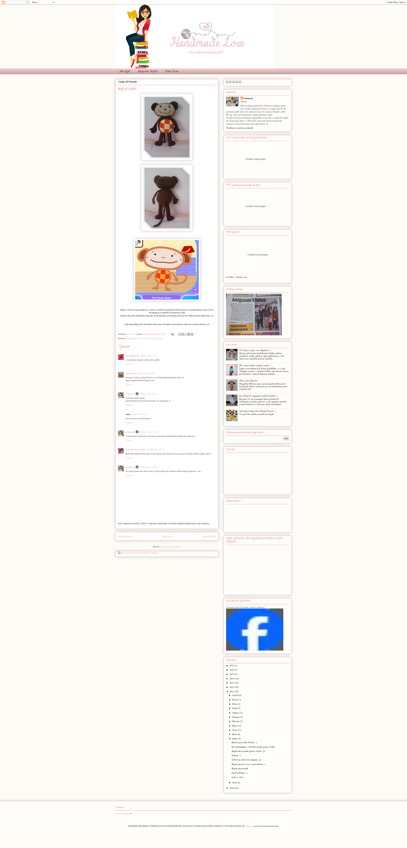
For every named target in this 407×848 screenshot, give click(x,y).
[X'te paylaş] (185, 334)
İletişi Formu (171, 71)
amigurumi (131, 338)
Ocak (235, 782)
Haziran (236, 721)
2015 (232, 674)
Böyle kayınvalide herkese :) (244, 742)
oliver (146, 338)
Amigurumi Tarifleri (148, 71)
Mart (234, 734)
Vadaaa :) (236, 755)
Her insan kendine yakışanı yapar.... (255, 365)
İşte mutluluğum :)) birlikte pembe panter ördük (253, 746)
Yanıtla (129, 363)
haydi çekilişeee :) (240, 772)
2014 (232, 678)
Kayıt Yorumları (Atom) (171, 546)
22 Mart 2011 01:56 (148, 467)
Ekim (235, 703)
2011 (232, 691)
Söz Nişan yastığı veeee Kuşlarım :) (255, 350)
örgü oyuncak (156, 338)
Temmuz (236, 716)
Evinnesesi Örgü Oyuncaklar (237, 607)
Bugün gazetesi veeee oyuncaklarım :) (248, 764)
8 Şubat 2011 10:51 (139, 414)
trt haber (230, 276)
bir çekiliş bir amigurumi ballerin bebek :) (258, 395)
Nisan (235, 729)
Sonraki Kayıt (125, 536)
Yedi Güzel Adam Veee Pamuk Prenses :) (257, 410)
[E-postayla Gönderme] (172, 333)
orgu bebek (131, 373)
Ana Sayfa (124, 71)
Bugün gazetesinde (240, 768)
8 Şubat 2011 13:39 (147, 431)
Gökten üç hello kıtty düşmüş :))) (246, 759)
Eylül (235, 708)
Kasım (235, 699)
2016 (232, 669)
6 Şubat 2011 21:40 (145, 373)
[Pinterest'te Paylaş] (191, 334)
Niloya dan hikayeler (248, 380)
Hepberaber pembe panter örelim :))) (248, 751)
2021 (232, 665)
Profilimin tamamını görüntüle (239, 127)
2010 (232, 787)
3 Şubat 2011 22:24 (147, 355)
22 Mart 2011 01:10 (155, 449)
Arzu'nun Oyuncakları (136, 449)
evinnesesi (130, 393)
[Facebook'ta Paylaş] (188, 334)
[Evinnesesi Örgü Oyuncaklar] (254, 649)
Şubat (235, 738)
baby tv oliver (238, 777)
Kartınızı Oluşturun (257, 607)
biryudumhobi (132, 355)
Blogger (249, 825)
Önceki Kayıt (209, 536)
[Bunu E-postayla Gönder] (179, 334)
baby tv (140, 338)
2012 (232, 687)
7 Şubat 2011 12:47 (147, 393)
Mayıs (235, 725)
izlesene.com (241, 276)
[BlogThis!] (182, 334)
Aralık (235, 695)
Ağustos (236, 712)
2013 (232, 682)
